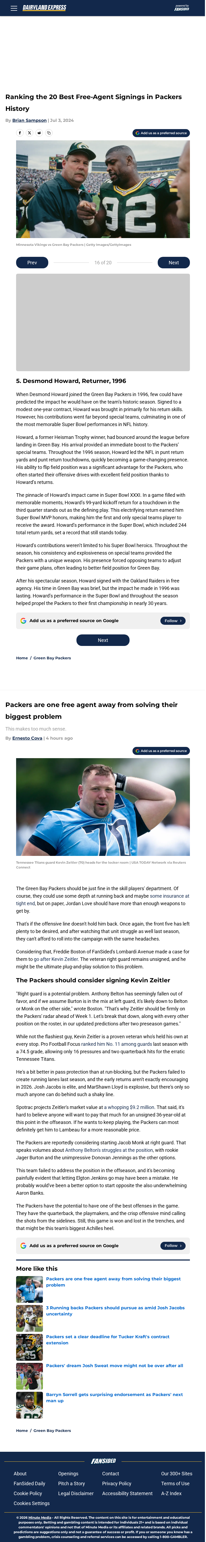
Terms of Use (175, 1483)
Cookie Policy (28, 1493)
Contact (110, 1473)
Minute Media (39, 1517)
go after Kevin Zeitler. (56, 959)
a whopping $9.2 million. (130, 1107)
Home (22, 658)
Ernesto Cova (27, 738)
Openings (68, 1473)
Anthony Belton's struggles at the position (109, 1150)
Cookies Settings (32, 1503)
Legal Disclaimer (76, 1493)
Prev (32, 262)
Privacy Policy (116, 1483)
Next (174, 262)
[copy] (49, 133)
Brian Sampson (29, 120)
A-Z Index (171, 1493)
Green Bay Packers (52, 658)
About (20, 1473)
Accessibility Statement (127, 1493)
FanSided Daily (29, 1483)
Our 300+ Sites (176, 1473)
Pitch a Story (71, 1483)
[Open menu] (14, 8)
